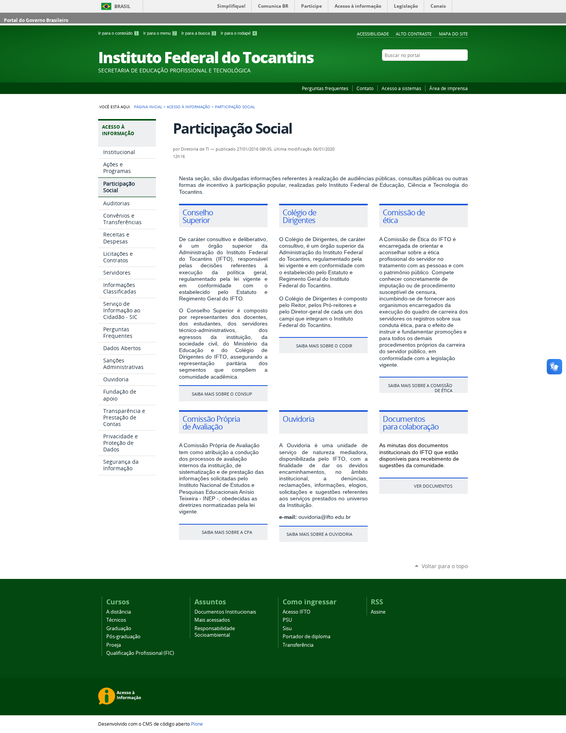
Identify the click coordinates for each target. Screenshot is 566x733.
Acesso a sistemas (401, 88)
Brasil (122, 6)
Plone (197, 724)
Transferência (298, 645)
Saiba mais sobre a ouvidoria (319, 534)
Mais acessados (212, 620)
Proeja (113, 645)
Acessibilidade (373, 34)
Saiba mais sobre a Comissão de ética (420, 387)
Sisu (287, 628)
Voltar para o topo (445, 566)
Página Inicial (148, 106)
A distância (118, 612)
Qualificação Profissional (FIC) (140, 653)
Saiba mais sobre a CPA (227, 532)
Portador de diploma (306, 636)
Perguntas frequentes (325, 88)
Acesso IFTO (296, 612)
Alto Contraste (414, 34)
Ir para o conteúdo (117, 33)
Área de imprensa (448, 88)
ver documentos (433, 486)
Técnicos (116, 620)
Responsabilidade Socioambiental (214, 631)
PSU (287, 620)
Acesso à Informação (188, 106)
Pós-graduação (123, 636)
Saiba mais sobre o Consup (222, 394)
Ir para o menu (159, 33)
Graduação (118, 628)
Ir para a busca (198, 33)
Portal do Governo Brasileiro (36, 20)
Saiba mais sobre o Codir (324, 346)
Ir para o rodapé (238, 33)
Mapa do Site (453, 34)
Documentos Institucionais (225, 612)
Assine (378, 612)
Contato (365, 88)
